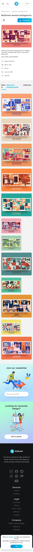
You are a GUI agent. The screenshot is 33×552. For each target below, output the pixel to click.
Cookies (16, 515)
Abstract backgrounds (20, 11)
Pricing (16, 491)
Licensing (16, 502)
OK (16, 546)
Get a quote (16, 437)
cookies (10, 537)
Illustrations (5, 11)
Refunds (16, 512)
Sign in (27, 3)
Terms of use (16, 508)
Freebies (16, 494)
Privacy (16, 505)
